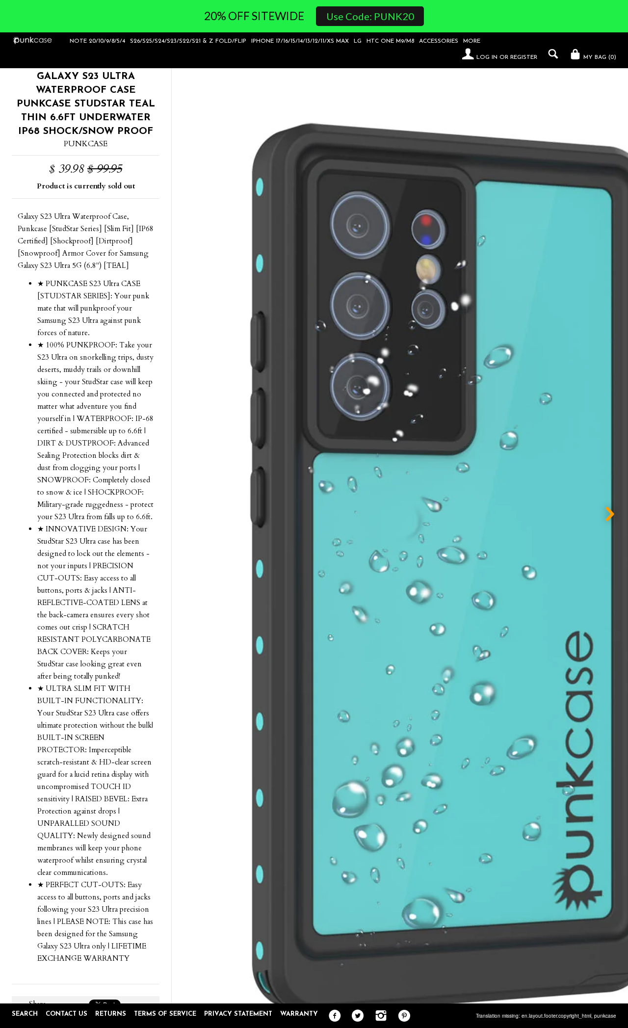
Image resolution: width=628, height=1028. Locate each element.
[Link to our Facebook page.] (332, 1016)
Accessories (438, 41)
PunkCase (85, 143)
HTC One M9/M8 (390, 41)
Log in (486, 57)
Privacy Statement (238, 1014)
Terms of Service (165, 1014)
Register (523, 57)
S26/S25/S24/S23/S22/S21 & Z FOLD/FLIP (188, 41)
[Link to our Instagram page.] (378, 1016)
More (471, 41)
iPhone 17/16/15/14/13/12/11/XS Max (300, 41)
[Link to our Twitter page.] (355, 1016)
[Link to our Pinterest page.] (401, 1016)
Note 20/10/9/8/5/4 (97, 41)
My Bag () (598, 57)
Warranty (299, 1014)
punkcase (605, 1015)
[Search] (550, 54)
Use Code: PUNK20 (370, 16)
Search (25, 1014)
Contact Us (66, 1014)
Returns (110, 1014)
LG (358, 41)
